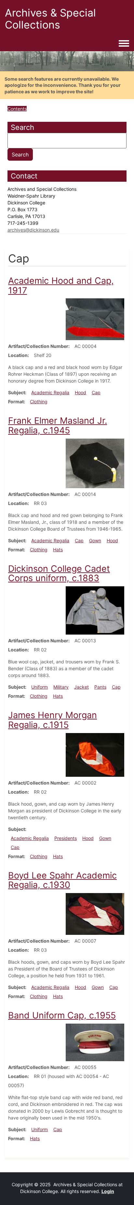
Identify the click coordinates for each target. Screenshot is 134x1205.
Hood (80, 392)
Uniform (39, 687)
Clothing (38, 401)
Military (61, 687)
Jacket (81, 687)
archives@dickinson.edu (33, 230)
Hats (58, 549)
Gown (95, 540)
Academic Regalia (50, 392)
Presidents (65, 838)
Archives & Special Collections (50, 18)
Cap (96, 392)
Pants (100, 687)
